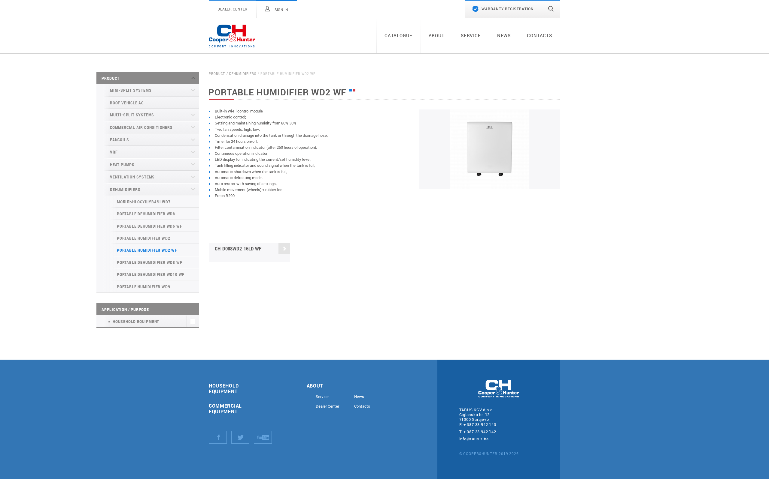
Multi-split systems (132, 115)
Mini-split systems (130, 90)
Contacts (539, 35)
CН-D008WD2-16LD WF (238, 248)
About (437, 35)
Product (111, 78)
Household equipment (224, 388)
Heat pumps (122, 164)
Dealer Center (327, 406)
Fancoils (119, 139)
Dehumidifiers (125, 189)
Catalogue (398, 35)
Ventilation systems (132, 177)
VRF (113, 152)
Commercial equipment (225, 408)
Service (471, 35)
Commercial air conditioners (141, 127)
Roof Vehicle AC (127, 103)
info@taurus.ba (474, 439)
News (504, 35)
